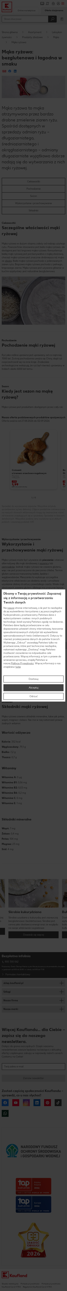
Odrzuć (33, 696)
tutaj (18, 666)
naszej (10, 607)
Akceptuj (33, 687)
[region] (33, 645)
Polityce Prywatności (22, 663)
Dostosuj (33, 678)
